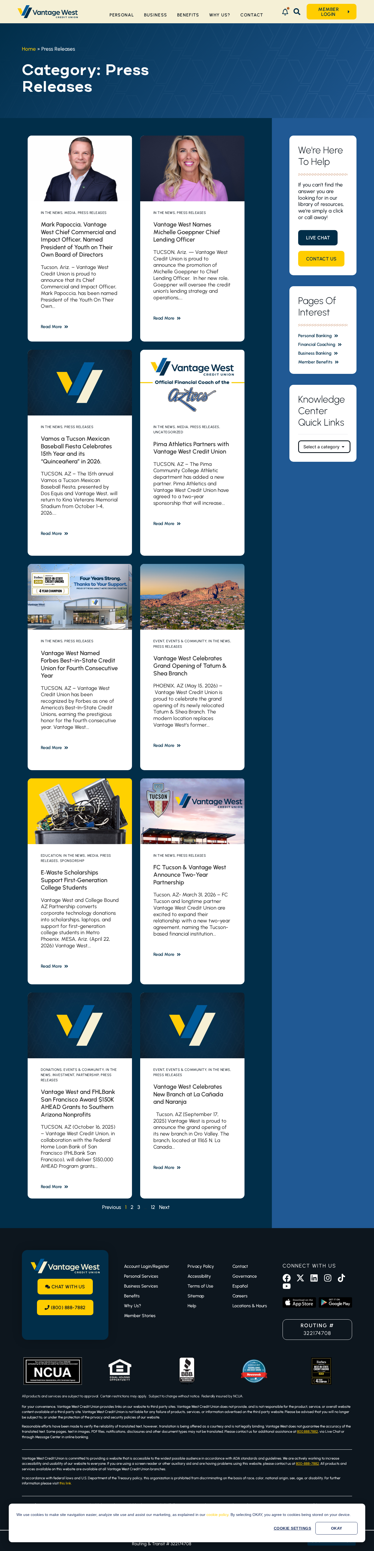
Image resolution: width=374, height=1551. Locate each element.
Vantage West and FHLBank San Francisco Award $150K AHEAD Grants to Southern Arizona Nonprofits (78, 1103)
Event (159, 641)
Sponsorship (72, 861)
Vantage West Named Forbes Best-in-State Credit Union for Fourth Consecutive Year (79, 664)
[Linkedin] (314, 1278)
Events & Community (186, 641)
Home (29, 49)
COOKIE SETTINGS (292, 1528)
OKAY (336, 1528)
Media (70, 213)
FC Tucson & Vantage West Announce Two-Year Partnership (189, 875)
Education (51, 855)
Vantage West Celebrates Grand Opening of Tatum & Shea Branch (190, 666)
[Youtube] (287, 1286)
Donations (51, 1070)
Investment (63, 1075)
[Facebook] (287, 1278)
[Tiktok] (341, 1278)
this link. (65, 1483)
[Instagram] (328, 1278)
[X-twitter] (300, 1278)
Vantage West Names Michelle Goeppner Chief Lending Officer (186, 232)
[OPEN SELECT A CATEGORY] (343, 446)
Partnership (87, 1075)
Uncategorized (168, 432)
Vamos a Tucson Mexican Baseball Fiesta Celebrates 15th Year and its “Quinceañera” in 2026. (76, 450)
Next (164, 1207)
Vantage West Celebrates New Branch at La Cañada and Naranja (188, 1094)
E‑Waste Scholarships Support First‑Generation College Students (74, 880)
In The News (52, 213)
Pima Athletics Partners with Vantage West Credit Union (191, 447)
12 (153, 1207)
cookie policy (217, 1514)
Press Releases (92, 213)
